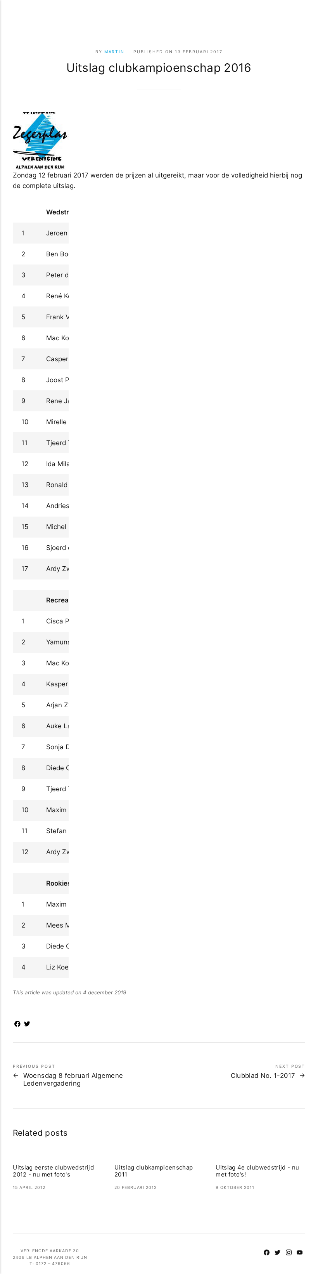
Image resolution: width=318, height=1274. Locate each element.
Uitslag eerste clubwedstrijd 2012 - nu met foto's (53, 1171)
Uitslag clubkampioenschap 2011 (153, 1171)
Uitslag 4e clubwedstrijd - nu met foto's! (257, 1171)
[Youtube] (300, 1253)
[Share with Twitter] (27, 1025)
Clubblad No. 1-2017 (263, 1075)
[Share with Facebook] (17, 1025)
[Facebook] (266, 1253)
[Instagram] (288, 1253)
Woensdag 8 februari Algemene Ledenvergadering (73, 1079)
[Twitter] (277, 1253)
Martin (114, 51)
